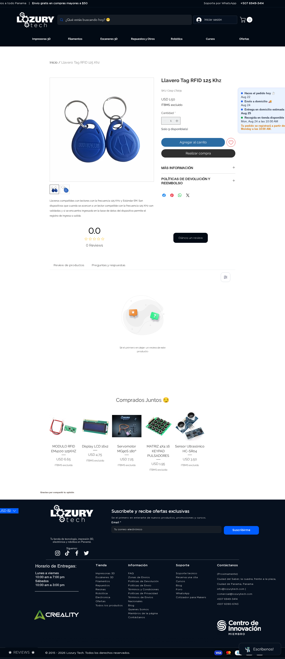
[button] (247, 20)
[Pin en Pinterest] (171, 195)
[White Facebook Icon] (76, 553)
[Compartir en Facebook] (163, 195)
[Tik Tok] (67, 553)
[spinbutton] (171, 120)
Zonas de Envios (139, 577)
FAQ (131, 573)
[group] (142, 449)
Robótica (102, 593)
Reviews (21, 652)
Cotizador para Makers (191, 597)
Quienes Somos (138, 609)
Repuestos (103, 585)
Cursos (180, 581)
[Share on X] (187, 195)
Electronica (103, 597)
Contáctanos (137, 617)
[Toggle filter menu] (225, 277)
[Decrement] (164, 120)
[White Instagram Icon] (57, 553)
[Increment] (177, 120)
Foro (179, 589)
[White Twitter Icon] (86, 553)
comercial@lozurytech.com (234, 594)
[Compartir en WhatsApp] (179, 195)
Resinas (101, 589)
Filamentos (103, 581)
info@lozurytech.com (230, 589)
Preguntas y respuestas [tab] (108, 265)
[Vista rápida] (63, 426)
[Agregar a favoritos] (231, 142)
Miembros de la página (143, 613)
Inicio (54, 62)
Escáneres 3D (104, 577)
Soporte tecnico (186, 573)
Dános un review (190, 238)
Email (116, 522)
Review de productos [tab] (68, 265)
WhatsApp (182, 593)
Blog (131, 605)
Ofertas (101, 601)
